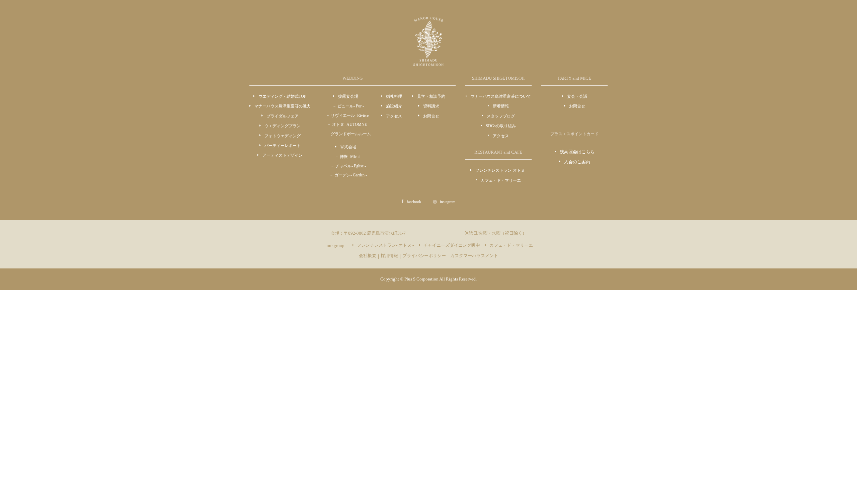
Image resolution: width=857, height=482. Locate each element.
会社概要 (367, 255)
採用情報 (389, 255)
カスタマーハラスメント (474, 255)
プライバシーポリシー (424, 255)
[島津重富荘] (428, 62)
